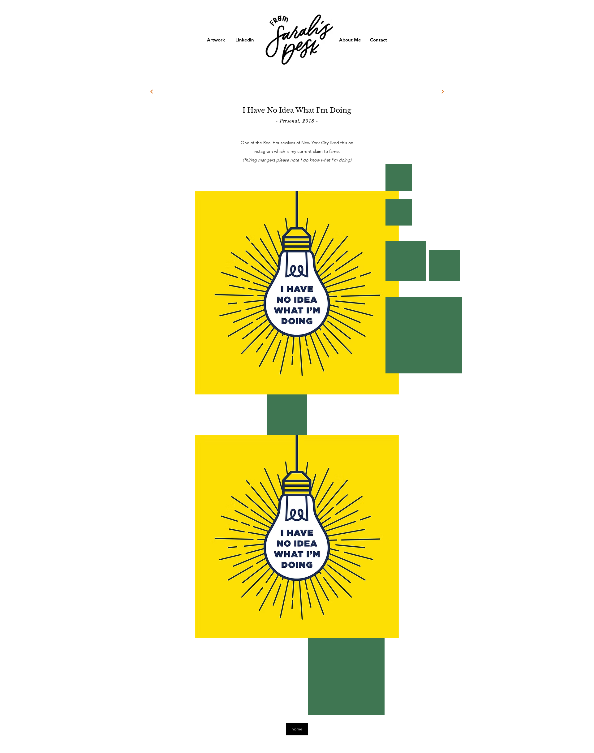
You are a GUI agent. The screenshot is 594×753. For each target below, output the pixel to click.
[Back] (151, 91)
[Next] (443, 91)
